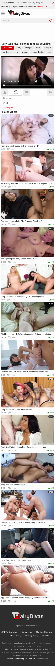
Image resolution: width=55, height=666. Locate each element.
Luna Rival (7, 47)
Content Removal (44, 632)
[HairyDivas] (19, 13)
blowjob (28, 47)
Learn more (42, 6)
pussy (25, 52)
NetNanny (44, 658)
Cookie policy (15, 635)
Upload (45, 635)
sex (16, 52)
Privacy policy (31, 635)
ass (49, 52)
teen (38, 47)
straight (47, 47)
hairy (18, 47)
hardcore (6, 52)
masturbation (38, 52)
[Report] (50, 92)
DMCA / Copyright (9, 632)
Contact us (27, 632)
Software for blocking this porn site (21, 658)
